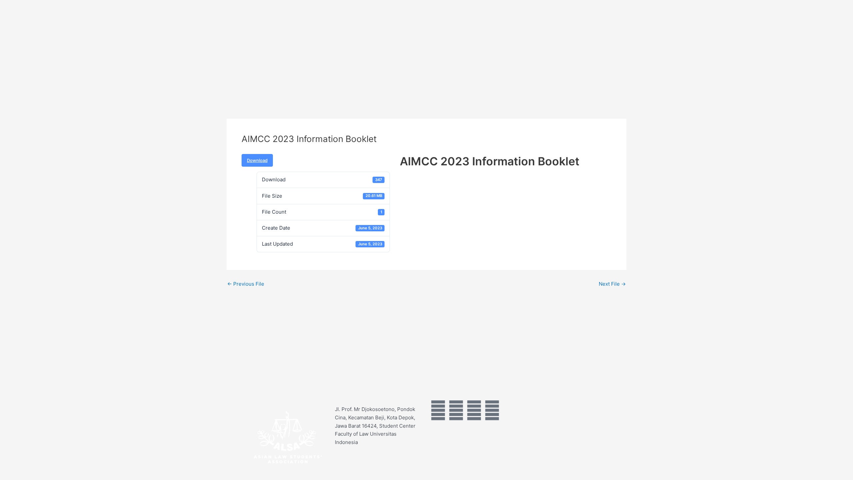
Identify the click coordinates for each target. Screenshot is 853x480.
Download (257, 160)
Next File (612, 283)
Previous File (245, 283)
